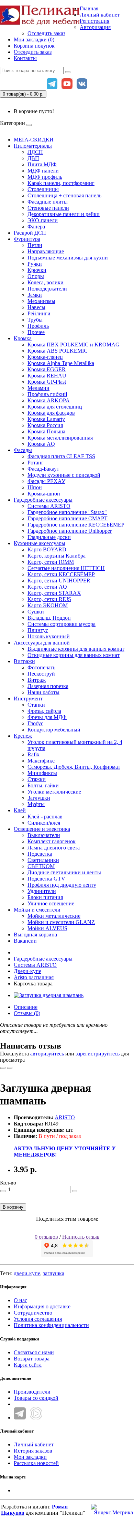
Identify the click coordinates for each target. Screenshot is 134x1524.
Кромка (23, 338)
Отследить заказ (46, 33)
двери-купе (27, 1273)
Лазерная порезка (47, 686)
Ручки (34, 264)
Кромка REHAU (46, 375)
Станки (36, 705)
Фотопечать (41, 667)
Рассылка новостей (36, 1463)
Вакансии (25, 941)
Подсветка (39, 854)
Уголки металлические (54, 792)
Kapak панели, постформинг (60, 183)
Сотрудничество (33, 1313)
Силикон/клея (43, 823)
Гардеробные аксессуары (43, 500)
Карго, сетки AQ (47, 587)
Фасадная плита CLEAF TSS (61, 456)
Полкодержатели (47, 289)
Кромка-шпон (43, 493)
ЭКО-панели (42, 220)
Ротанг (35, 462)
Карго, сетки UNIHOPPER (58, 580)
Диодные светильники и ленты (64, 872)
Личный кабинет (34, 1444)
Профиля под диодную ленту (61, 885)
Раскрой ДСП (30, 233)
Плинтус (37, 630)
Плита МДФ (42, 164)
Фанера (36, 226)
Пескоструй (41, 674)
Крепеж (23, 736)
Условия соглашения (38, 1319)
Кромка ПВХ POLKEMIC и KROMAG (73, 344)
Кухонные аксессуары (39, 543)
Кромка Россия (45, 425)
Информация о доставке (42, 1306)
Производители (32, 1392)
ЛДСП (35, 152)
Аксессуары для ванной (42, 643)
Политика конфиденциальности (51, 1325)
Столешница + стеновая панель (64, 195)
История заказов (33, 1451)
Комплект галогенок (51, 841)
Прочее (36, 332)
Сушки (35, 611)
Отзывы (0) (27, 1013)
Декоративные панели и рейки (63, 214)
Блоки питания (45, 897)
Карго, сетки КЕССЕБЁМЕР (61, 574)
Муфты (36, 804)
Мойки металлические (53, 916)
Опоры (35, 276)
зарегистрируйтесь (98, 1053)
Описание (25, 1007)
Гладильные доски (49, 537)
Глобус (35, 723)
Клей (20, 810)
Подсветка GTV (46, 879)
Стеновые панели (48, 208)
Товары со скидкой (36, 1398)
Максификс (41, 761)
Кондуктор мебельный (53, 729)
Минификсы (42, 773)
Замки (34, 295)
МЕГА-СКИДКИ (34, 139)
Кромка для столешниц (54, 407)
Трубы (35, 320)
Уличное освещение (50, 903)
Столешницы (43, 189)
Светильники (43, 860)
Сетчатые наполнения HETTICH (66, 568)
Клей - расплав (45, 816)
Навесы (36, 307)
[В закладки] (2, 1068)
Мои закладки (30, 1457)
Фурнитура (27, 239)
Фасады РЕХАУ (46, 481)
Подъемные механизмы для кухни (67, 257)
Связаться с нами (34, 1352)
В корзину (13, 1207)
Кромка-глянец (45, 357)
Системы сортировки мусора (61, 624)
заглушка (53, 1273)
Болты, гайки (43, 785)
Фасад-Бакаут (43, 469)
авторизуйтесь (47, 1053)
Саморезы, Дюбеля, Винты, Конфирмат (73, 767)
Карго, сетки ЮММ (50, 562)
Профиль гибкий (47, 394)
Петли (34, 245)
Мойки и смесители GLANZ (61, 922)
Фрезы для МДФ (47, 717)
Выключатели (43, 835)
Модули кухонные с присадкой (63, 475)
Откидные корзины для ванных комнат (73, 655)
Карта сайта (28, 1365)
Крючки (36, 270)
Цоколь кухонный (48, 636)
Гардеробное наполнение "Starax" (67, 512)
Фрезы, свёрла (44, 711)
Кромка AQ (41, 444)
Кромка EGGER (46, 369)
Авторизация (95, 27)
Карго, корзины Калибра (56, 556)
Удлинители (41, 891)
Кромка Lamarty (46, 419)
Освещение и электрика (42, 829)
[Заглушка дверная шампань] (48, 995)
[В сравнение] (9, 1068)
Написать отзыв (81, 1237)
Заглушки (38, 798)
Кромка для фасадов (51, 413)
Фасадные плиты (47, 202)
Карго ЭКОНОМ (47, 605)
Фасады (23, 450)
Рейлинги (39, 313)
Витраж (36, 680)
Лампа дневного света (53, 848)
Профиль (38, 326)
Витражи (24, 661)
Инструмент (28, 698)
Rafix (33, 754)
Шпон (34, 487)
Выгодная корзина (35, 934)
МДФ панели (43, 171)
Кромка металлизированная (60, 438)
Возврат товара (31, 1358)
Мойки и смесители (37, 910)
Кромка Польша (46, 431)
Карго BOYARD (46, 549)
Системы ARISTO (48, 506)
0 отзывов (46, 1237)
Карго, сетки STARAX (54, 593)
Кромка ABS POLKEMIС (57, 351)
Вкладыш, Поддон (49, 618)
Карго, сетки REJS (49, 599)
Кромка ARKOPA (48, 400)
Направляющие (45, 251)
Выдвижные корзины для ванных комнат (75, 649)
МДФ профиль (44, 177)
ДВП (33, 158)
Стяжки (36, 779)
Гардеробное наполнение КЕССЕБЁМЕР (75, 525)
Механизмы (41, 301)
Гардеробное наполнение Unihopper (69, 531)
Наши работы (43, 692)
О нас (20, 1300)
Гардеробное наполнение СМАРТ (67, 518)
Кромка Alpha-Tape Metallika (60, 363)
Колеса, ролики (45, 282)
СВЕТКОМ (41, 866)
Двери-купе (27, 971)
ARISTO (65, 1117)
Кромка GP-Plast (46, 382)
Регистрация (94, 21)
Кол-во (8, 1183)
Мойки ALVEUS (47, 928)
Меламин (38, 388)
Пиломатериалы (33, 146)
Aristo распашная (34, 977)
